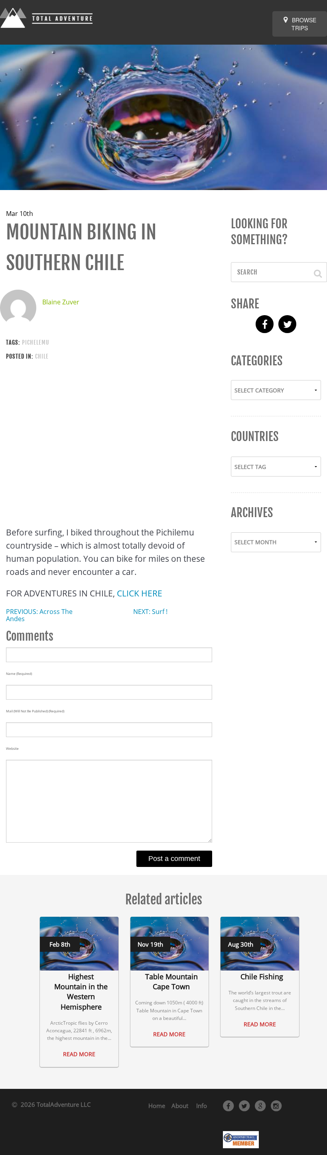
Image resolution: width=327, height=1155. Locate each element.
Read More (79, 1054)
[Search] (314, 272)
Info (201, 1106)
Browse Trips (303, 24)
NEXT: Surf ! (150, 611)
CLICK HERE (139, 593)
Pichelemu (35, 342)
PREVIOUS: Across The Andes (39, 615)
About (179, 1106)
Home (156, 1106)
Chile (42, 356)
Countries (255, 436)
